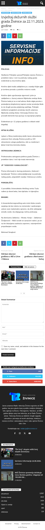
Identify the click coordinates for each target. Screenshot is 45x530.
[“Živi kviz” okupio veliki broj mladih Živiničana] (8, 276)
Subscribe (37, 381)
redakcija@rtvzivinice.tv (29, 429)
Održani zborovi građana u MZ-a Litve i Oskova (10, 256)
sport (3, 508)
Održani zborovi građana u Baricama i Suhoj (34, 256)
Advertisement (25, 524)
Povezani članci (16, 267)
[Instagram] (20, 433)
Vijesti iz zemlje (16, 13)
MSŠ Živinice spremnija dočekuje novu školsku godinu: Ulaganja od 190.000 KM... (29, 474)
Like (39, 371)
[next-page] (24, 293)
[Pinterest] (14, 35)
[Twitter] (9, 35)
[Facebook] (3, 35)
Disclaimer (8, 524)
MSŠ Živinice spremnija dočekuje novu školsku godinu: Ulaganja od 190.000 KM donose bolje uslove (36, 285)
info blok (4, 501)
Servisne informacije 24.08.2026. (22, 282)
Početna (3, 8)
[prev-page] (21, 293)
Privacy (16, 524)
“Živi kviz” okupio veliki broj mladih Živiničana (6, 283)
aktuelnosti (11, 8)
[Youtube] (30, 433)
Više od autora (29, 267)
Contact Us (36, 524)
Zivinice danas (27, 13)
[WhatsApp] (20, 35)
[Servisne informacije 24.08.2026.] (22, 276)
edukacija (4, 512)
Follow (38, 376)
